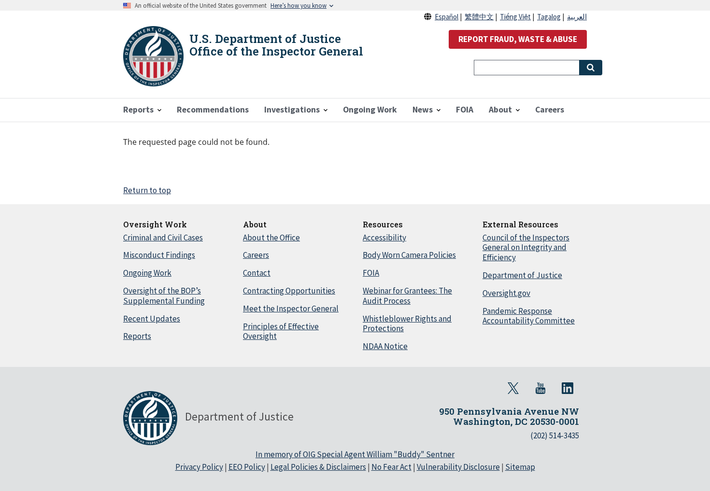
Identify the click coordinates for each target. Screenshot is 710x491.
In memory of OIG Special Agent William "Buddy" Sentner (355, 454)
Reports (137, 336)
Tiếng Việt (515, 16)
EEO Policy (246, 467)
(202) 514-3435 (554, 435)
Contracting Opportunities (289, 290)
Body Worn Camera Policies (409, 255)
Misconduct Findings (159, 255)
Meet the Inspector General (291, 308)
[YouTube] (540, 388)
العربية (577, 16)
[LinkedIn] (567, 388)
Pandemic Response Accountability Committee (529, 316)
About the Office (271, 237)
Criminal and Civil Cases (163, 237)
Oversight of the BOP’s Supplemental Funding (164, 295)
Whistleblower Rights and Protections (407, 323)
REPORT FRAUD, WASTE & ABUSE (517, 39)
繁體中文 (479, 16)
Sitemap (520, 467)
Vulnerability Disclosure (458, 467)
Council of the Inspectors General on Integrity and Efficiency (526, 247)
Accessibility (384, 237)
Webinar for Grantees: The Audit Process (407, 295)
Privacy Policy (199, 467)
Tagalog (549, 16)
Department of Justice (522, 275)
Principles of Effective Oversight (281, 331)
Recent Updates (151, 318)
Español (446, 16)
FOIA (371, 272)
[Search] (590, 67)
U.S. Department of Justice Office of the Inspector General (276, 45)
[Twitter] (513, 388)
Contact (256, 272)
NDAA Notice (385, 346)
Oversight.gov (506, 293)
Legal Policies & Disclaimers (318, 467)
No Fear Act (391, 467)
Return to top (147, 190)
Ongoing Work (147, 272)
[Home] (153, 56)
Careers (256, 255)
